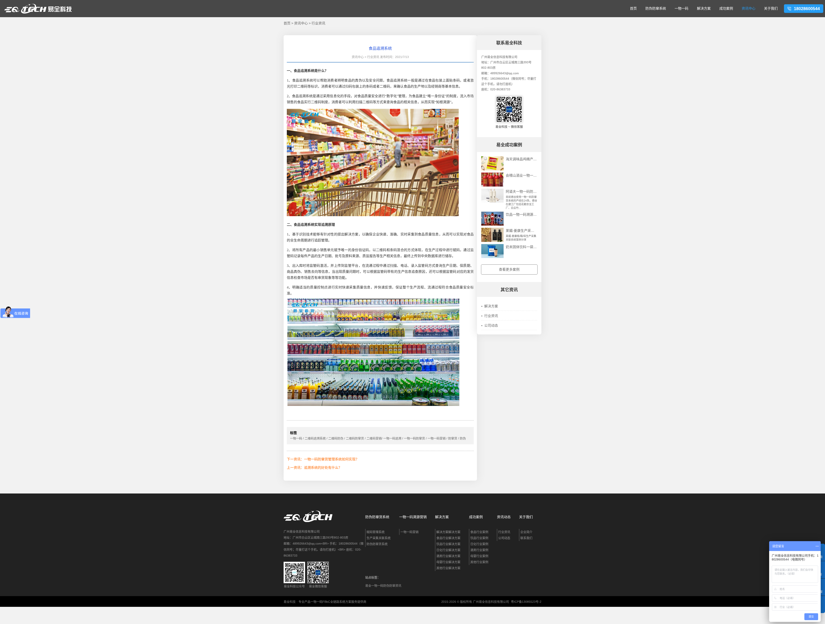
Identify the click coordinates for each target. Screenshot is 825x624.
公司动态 (489, 325)
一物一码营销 (409, 532)
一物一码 (681, 8)
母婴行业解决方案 (448, 562)
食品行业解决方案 (448, 538)
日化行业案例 (479, 544)
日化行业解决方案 (448, 550)
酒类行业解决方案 (448, 556)
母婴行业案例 (479, 556)
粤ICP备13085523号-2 (526, 601)
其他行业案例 (479, 562)
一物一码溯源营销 (413, 517)
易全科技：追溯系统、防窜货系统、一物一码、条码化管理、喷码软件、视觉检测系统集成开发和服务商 (38, 8)
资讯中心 (748, 8)
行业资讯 (318, 23)
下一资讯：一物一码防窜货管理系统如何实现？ (323, 459)
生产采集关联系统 (379, 538)
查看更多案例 (509, 269)
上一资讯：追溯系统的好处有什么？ (314, 467)
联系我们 (526, 538)
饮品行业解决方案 (448, 544)
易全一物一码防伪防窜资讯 (383, 585)
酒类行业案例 (479, 550)
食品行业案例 (479, 532)
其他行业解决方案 (448, 568)
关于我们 (771, 8)
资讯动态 (504, 517)
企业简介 (526, 532)
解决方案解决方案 (448, 532)
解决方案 (704, 8)
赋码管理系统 (376, 532)
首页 (633, 8)
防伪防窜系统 (655, 8)
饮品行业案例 (479, 538)
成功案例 (726, 8)
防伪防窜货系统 (377, 517)
